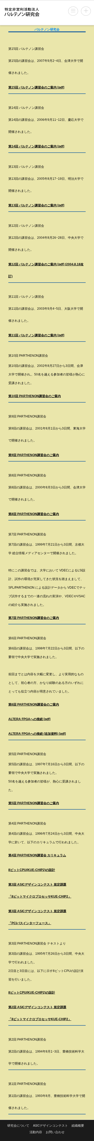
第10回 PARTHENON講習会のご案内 (34, 396)
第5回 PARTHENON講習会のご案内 (33, 803)
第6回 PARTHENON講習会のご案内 (33, 704)
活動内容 (36, 1132)
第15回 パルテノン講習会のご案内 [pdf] (36, 87)
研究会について (18, 1125)
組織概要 (78, 1125)
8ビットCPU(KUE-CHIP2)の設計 (31, 870)
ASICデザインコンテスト (50, 1125)
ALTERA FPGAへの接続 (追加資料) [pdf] (37, 734)
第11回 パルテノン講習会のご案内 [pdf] (36, 335)
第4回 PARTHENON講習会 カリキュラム (37, 855)
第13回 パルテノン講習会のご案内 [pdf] (36, 205)
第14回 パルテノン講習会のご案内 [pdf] (36, 146)
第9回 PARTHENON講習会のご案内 (33, 455)
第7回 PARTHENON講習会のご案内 (33, 618)
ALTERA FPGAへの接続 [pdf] (29, 719)
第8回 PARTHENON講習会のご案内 (33, 514)
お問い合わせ (55, 1132)
